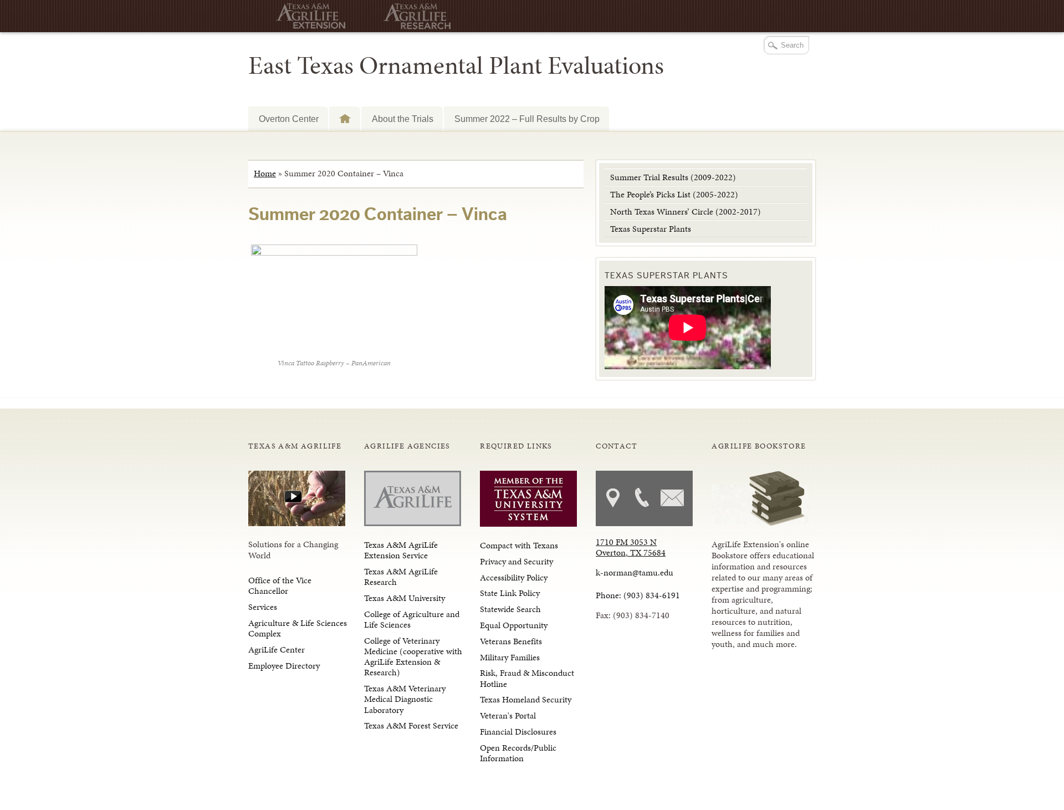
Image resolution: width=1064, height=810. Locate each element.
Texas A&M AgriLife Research (401, 576)
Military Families (510, 657)
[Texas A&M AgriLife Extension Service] (306, 16)
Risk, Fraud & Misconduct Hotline (527, 678)
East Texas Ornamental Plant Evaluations (456, 65)
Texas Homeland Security (525, 699)
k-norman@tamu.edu (634, 572)
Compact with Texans (519, 545)
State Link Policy (510, 593)
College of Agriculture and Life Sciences (411, 619)
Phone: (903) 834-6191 (638, 595)
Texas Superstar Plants (650, 228)
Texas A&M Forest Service (411, 725)
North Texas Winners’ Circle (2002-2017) (685, 211)
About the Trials (402, 119)
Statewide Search (510, 609)
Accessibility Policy (514, 577)
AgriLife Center (276, 649)
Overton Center (289, 119)
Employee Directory (284, 665)
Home (265, 173)
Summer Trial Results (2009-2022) (673, 177)
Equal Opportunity (514, 625)
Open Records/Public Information (518, 753)
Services (262, 606)
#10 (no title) (344, 118)
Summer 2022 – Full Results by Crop (527, 119)
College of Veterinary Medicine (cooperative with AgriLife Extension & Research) (413, 656)
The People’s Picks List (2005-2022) (674, 194)
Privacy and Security (516, 561)
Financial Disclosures (518, 731)
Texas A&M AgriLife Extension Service (401, 550)
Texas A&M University (404, 598)
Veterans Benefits (511, 641)
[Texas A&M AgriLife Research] (414, 16)
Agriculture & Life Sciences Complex (297, 628)
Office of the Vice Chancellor (279, 585)
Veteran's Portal (508, 715)
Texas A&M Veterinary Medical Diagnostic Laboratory (405, 699)
